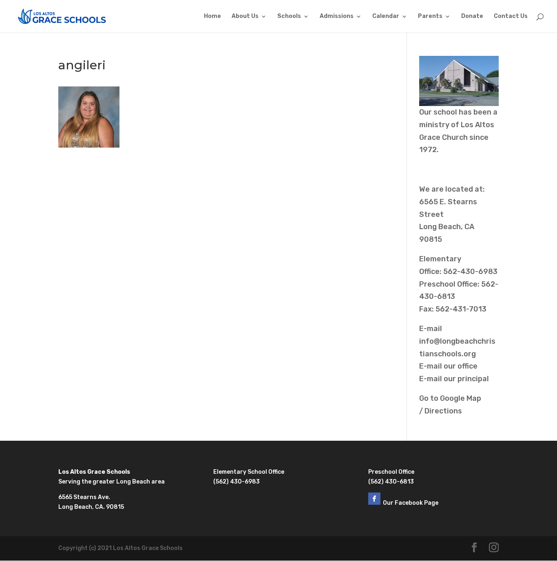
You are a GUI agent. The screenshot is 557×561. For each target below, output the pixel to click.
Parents (430, 16)
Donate (472, 16)
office (467, 366)
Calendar (385, 16)
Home (212, 16)
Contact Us (511, 16)
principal (473, 378)
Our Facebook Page (411, 502)
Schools (289, 16)
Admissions (337, 16)
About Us (245, 16)
